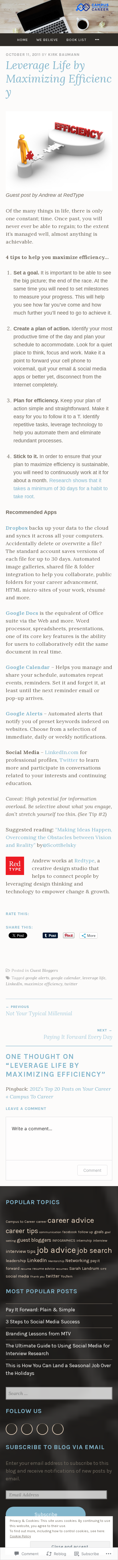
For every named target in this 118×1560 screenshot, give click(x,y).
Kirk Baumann (64, 54)
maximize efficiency (43, 983)
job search (94, 1250)
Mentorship (56, 1261)
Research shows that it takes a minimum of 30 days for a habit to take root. (60, 488)
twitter (71, 983)
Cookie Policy (20, 1536)
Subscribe (45, 1514)
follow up (85, 1232)
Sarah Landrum (84, 1268)
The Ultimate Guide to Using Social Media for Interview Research (58, 1350)
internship (84, 1241)
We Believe (47, 40)
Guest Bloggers (44, 970)
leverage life (93, 977)
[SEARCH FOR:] (59, 1393)
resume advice (43, 1269)
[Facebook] (11, 1429)
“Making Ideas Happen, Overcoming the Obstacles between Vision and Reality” (59, 837)
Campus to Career (20, 1222)
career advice (71, 1220)
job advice (56, 1250)
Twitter (69, 760)
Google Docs (22, 613)
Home (22, 40)
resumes (62, 1269)
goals (99, 1232)
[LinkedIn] (42, 1429)
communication (50, 1232)
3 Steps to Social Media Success (43, 1321)
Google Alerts (24, 713)
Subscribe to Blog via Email (55, 1447)
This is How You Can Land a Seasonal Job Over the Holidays (58, 1369)
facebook (69, 1232)
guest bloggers (34, 1240)
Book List (76, 40)
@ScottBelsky (59, 845)
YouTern (66, 1276)
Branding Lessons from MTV (38, 1334)
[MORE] (98, 40)
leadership (16, 1260)
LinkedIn (14, 983)
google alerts (37, 977)
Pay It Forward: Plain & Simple (40, 1309)
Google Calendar (28, 667)
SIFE (103, 1269)
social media (17, 1276)
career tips (22, 1231)
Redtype (84, 860)
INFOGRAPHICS (63, 1241)
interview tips (21, 1251)
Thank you (37, 1276)
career (41, 1222)
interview (100, 1241)
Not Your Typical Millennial (39, 1011)
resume (26, 1269)
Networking (77, 1260)
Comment (92, 1170)
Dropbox (17, 528)
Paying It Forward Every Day (78, 1034)
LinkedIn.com (61, 752)
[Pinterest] (58, 1429)
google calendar (65, 977)
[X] (27, 1429)
